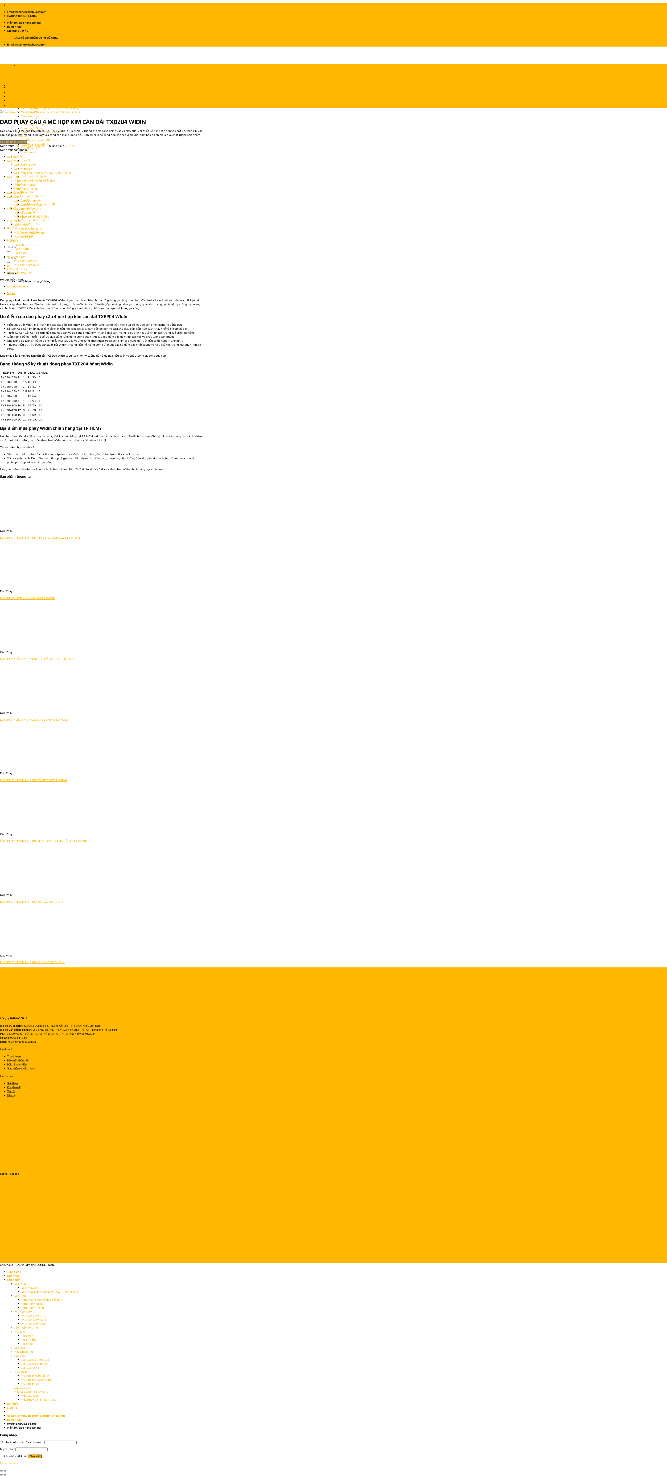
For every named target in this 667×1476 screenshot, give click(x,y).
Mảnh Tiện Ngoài (32, 128)
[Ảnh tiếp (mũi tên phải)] (4, 1474)
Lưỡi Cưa (12, 197)
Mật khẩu (7, 1449)
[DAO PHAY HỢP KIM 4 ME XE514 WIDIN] (21, 584)
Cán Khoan (28, 152)
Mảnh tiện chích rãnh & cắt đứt (34, 181)
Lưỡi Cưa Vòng (30, 1368)
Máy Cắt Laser (23, 213)
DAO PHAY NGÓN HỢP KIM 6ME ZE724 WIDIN (32, 902)
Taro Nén (27, 160)
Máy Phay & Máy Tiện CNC (31, 217)
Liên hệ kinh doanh (19, 286)
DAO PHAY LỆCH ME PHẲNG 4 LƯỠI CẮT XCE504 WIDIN (39, 659)
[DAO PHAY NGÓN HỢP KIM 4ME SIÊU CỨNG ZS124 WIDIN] (21, 524)
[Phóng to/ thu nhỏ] (4, 1470)
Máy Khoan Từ (23, 1352)
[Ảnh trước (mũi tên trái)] (1, 1474)
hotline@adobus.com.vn (30, 12)
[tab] (105, 293)
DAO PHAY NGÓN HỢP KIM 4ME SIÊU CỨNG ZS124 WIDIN (40, 538)
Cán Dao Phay (30, 116)
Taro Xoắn (20, 253)
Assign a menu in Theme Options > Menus (36, 1415)
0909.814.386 (27, 16)
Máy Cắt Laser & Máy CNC (31, 196)
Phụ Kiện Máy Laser (34, 220)
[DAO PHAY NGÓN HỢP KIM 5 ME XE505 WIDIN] (21, 949)
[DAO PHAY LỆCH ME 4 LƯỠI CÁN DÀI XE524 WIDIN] (21, 706)
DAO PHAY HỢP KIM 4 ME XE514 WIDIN (27, 598)
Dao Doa (12, 157)
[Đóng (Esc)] (1, 1470)
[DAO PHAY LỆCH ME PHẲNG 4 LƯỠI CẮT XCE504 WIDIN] (21, 645)
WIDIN (69, 146)
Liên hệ (11, 1095)
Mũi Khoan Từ (30, 148)
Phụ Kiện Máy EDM (26, 265)
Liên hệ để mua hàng (13, 142)
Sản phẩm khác (17, 269)
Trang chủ (6, 66)
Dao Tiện (13, 177)
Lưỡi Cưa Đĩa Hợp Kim (34, 176)
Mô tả (11, 293)
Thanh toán (14, 1056)
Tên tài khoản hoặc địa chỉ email (22, 1442)
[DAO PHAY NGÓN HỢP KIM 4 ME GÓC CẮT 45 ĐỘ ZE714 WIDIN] (21, 827)
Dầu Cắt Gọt (15, 193)
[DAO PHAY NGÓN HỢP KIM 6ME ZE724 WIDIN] (21, 888)
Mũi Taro (19, 156)
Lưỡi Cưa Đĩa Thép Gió (28, 205)
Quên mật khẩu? (11, 1463)
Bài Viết (12, 1403)
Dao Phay (21, 66)
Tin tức (11, 1091)
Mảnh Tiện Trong (25, 189)
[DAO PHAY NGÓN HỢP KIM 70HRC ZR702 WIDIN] (21, 767)
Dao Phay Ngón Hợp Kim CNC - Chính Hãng (42, 173)
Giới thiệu (12, 1083)
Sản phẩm (13, 1279)
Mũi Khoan (14, 221)
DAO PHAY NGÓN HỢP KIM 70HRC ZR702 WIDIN (33, 780)
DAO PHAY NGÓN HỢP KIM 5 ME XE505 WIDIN (32, 962)
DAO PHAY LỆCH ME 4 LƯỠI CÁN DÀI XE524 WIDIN (35, 720)
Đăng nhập (35, 1456)
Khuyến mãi (13, 1087)
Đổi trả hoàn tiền (17, 1064)
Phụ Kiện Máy (16, 257)
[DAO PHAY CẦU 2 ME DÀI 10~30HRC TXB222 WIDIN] (15, 87)
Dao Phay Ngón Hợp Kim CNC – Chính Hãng (49, 108)
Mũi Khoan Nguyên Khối (36, 140)
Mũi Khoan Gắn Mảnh (28, 229)
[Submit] (8, 251)
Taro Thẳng (21, 249)
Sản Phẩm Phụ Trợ (19, 273)
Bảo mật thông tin (18, 1060)
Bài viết (12, 228)
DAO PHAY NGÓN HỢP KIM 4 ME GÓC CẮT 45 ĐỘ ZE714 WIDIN (43, 841)
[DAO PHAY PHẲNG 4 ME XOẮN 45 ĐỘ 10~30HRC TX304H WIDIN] (15, 106)
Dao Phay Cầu (39, 66)
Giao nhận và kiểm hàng (21, 1068)
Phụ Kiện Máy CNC (33, 212)
